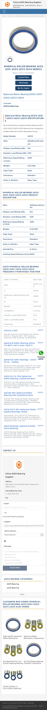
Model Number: (9, 136)
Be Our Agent (23, 88)
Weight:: (6, 166)
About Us (5, 703)
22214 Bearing (19, 16)
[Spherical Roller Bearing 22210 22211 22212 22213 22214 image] (23, 40)
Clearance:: (8, 175)
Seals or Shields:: (10, 180)
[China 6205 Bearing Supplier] (7, 4)
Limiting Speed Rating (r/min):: (16, 254)
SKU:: (5, 141)
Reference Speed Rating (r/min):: (13, 159)
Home (4, 16)
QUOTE (40, 330)
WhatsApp (23, 83)
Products (11, 16)
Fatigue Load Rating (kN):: (14, 148)
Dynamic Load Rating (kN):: (15, 153)
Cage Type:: (8, 171)
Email (6, 504)
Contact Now (23, 77)
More (22, 594)
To (5, 513)
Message (7, 546)
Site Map (23, 703)
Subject (7, 522)
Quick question (10, 531)
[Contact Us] (41, 355)
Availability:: (8, 249)
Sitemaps (30, 703)
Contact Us (14, 703)
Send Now (15, 567)
